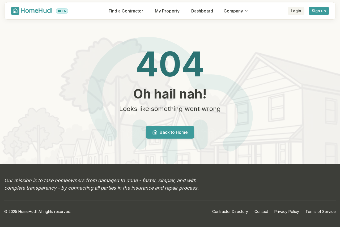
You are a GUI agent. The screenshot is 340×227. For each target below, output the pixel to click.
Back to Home (174, 132)
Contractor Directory (230, 211)
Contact (261, 211)
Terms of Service (320, 211)
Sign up (319, 10)
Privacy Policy (286, 211)
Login (296, 10)
